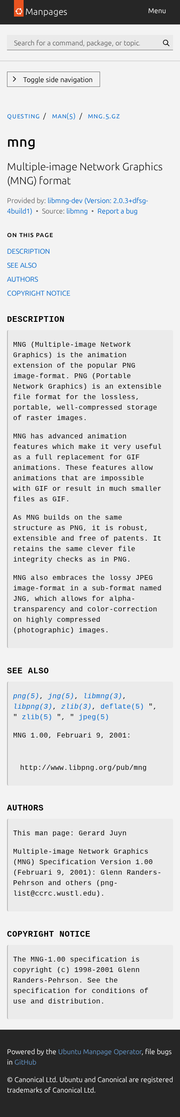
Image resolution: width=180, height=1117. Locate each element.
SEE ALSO (22, 265)
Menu (157, 10)
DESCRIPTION (28, 251)
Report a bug (117, 211)
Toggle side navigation (57, 79)
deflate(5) (122, 707)
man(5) (64, 116)
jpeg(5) (94, 717)
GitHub (25, 1062)
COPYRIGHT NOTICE (38, 293)
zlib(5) (37, 717)
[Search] (166, 42)
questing (23, 116)
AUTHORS (22, 279)
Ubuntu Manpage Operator (100, 1051)
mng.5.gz (104, 116)
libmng (77, 211)
